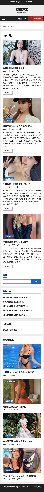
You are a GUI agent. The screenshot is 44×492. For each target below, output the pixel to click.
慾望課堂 (22, 9)
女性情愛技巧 (9, 62)
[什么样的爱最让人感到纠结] (22, 391)
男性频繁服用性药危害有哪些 (22, 226)
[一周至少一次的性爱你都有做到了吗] (22, 356)
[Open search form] (25, 18)
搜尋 (5, 275)
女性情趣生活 (9, 236)
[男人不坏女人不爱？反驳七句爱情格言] (22, 460)
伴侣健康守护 (9, 178)
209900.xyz (34, 487)
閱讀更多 (9, 93)
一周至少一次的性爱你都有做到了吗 (17, 297)
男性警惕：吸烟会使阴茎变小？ (22, 168)
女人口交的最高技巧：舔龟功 (14, 315)
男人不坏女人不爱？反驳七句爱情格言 (17, 310)
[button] (3, 18)
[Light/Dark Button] (20, 19)
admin (5, 71)
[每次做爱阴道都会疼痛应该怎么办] (22, 425)
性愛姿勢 (37, 18)
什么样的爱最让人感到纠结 (13, 301)
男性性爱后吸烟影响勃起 (22, 52)
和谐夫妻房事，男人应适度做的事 (22, 110)
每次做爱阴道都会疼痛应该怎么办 (16, 306)
